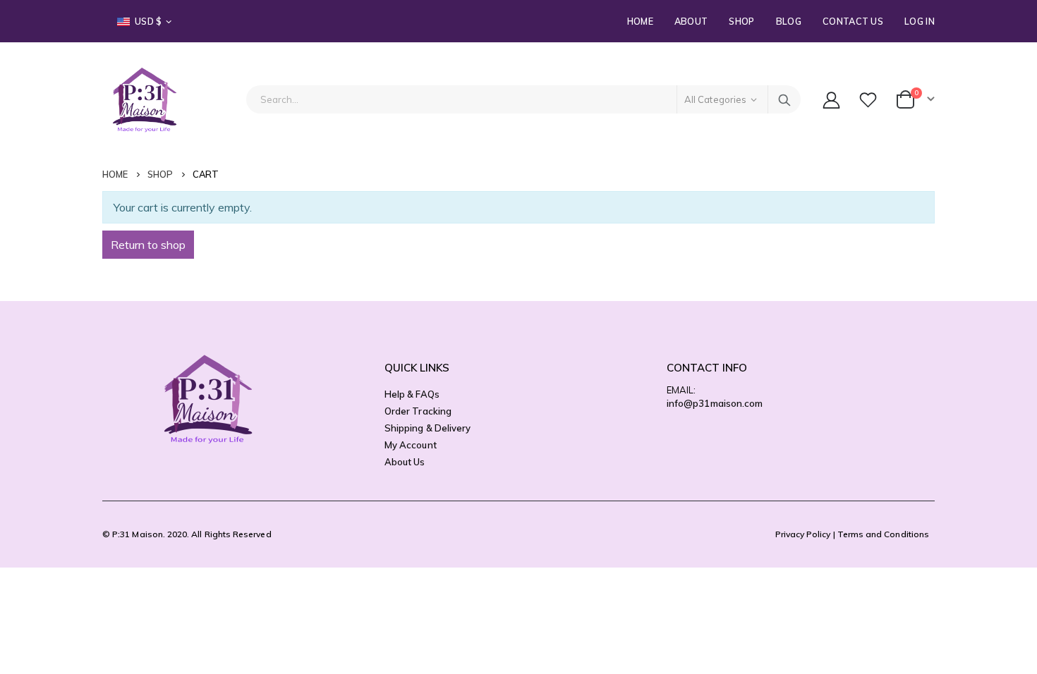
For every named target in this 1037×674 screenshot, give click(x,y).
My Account (410, 445)
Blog (788, 21)
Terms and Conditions (883, 534)
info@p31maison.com (715, 403)
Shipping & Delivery (427, 428)
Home (640, 21)
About (691, 21)
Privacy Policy (803, 534)
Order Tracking (417, 411)
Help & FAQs (411, 394)
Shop (741, 21)
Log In (919, 21)
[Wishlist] (870, 99)
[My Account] (831, 99)
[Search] (784, 99)
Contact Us (853, 21)
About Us (404, 461)
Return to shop (148, 245)
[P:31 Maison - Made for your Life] (144, 99)
